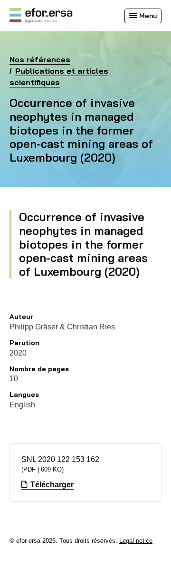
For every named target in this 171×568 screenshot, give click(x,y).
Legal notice (135, 540)
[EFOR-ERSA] (41, 15)
